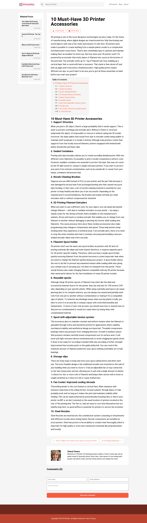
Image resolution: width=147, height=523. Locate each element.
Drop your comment (87, 495)
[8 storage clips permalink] (50, 356)
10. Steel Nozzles (65, 111)
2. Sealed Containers (65, 89)
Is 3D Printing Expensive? (111, 441)
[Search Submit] (42, 4)
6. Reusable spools (64, 100)
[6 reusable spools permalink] (50, 277)
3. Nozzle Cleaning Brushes (67, 92)
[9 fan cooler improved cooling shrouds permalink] (50, 381)
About (126, 4)
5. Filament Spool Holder (66, 97)
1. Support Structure (65, 86)
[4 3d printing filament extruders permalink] (50, 202)
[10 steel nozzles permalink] (50, 410)
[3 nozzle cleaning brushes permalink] (50, 176)
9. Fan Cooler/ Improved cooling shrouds (72, 109)
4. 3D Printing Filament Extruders (69, 95)
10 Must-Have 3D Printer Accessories (71, 83)
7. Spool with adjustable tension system (72, 103)
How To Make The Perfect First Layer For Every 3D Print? (76, 441)
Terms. (87, 518)
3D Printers (113, 4)
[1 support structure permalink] (50, 121)
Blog (120, 4)
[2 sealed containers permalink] (50, 150)
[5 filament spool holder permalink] (50, 241)
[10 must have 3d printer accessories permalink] (50, 116)
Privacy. (93, 518)
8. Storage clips (63, 106)
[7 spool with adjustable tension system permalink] (50, 316)
